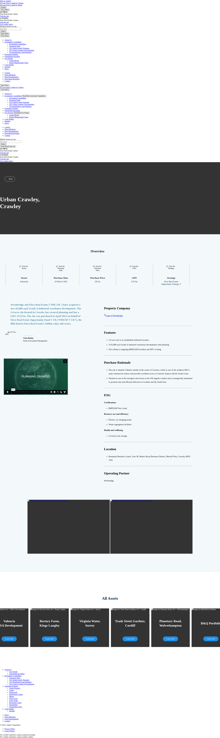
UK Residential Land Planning (20, 52)
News (7, 69)
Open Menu (5, 33)
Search (3, 31)
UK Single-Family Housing (19, 48)
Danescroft (13, 692)
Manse (11, 696)
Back (11, 179)
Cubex (11, 690)
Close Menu (5, 10)
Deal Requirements (11, 77)
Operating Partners (11, 54)
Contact (7, 81)
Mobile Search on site (8, 139)
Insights (7, 67)
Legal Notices (10, 731)
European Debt (14, 46)
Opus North (13, 701)
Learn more (9, 639)
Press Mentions (10, 75)
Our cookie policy (6, 24)
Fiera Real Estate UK (8, 146)
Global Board (14, 61)
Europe (3, 7)
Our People (9, 59)
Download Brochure (12, 79)
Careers (7, 73)
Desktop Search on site (8, 26)
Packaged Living (15, 703)
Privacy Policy (10, 729)
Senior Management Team (18, 63)
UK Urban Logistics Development (21, 50)
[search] (110, 28)
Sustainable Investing (12, 57)
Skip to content (5, 1)
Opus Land (13, 699)
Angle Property (14, 688)
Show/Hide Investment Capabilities (33, 96)
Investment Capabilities (13, 42)
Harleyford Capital (16, 694)
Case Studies (9, 65)
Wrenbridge (13, 705)
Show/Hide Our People (21, 113)
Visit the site (4, 16)
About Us (8, 40)
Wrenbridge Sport (15, 707)
